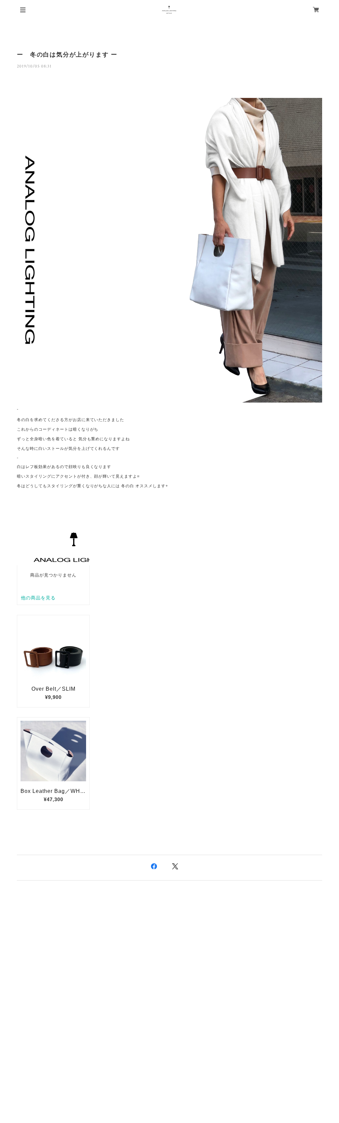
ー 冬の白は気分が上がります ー (67, 54)
